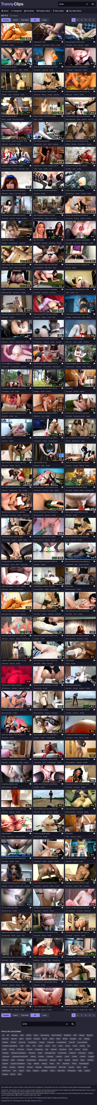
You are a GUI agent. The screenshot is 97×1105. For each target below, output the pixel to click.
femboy (50, 663)
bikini (89, 367)
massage (16, 94)
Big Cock (5, 1039)
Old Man (90, 1060)
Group (85, 1049)
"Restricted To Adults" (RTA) (28, 1098)
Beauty (81, 1035)
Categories (16, 11)
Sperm (21, 1071)
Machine (5, 1060)
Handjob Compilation (18, 1053)
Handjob (5, 1053)
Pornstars (29, 11)
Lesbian (82, 1056)
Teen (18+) (61, 1071)
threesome (81, 144)
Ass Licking (45, 1035)
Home (4, 11)
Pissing (44, 1063)
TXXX (35, 119)
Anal (21, 1035)
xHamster (5, 144)
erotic (57, 886)
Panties (36, 1063)
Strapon (36, 1071)
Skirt (85, 1067)
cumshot (18, 193)
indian (15, 169)
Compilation (32, 1042)
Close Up (22, 1042)
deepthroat (56, 960)
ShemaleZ (5, 45)
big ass (44, 1010)
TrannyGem (37, 45)
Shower (71, 1067)
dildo (20, 70)
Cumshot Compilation (9, 1046)
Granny (77, 1049)
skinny (18, 465)
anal (78, 119)
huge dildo (78, 70)
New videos (58, 11)
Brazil (52, 1039)
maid (58, 45)
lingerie (14, 540)
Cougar (41, 1042)
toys (83, 317)
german (56, 94)
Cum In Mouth (82, 1042)
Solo (14, 1071)
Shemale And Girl (50, 1067)
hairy (22, 94)
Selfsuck (21, 1067)
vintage (50, 94)
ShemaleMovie (6, 169)
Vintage (5, 1074)
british (21, 762)
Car (80, 1039)
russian (44, 960)
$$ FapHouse (6, 70)
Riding (4, 1067)
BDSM (82, 465)
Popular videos (43, 11)
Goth (70, 1049)
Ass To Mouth (56, 1035)
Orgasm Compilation (18, 1063)
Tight (80, 1071)
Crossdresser (61, 1042)
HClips (68, 540)
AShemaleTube (70, 119)
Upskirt (87, 1071)
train (52, 490)
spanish (21, 688)
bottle (12, 45)
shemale (45, 70)
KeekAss (68, 169)
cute (10, 94)
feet (17, 564)
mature (77, 218)
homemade (77, 317)
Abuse (40, 1101)
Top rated (24, 20)
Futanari (29, 1049)
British (65, 1039)
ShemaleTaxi (38, 144)
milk (84, 367)
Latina (67, 1056)
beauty (76, 688)
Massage (21, 1060)
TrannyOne (37, 70)
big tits (89, 144)
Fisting (11, 1049)
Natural (75, 1060)
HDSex (68, 960)
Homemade (62, 1053)
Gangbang (38, 1049)
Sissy (79, 1067)
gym (78, 960)
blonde (81, 45)
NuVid (4, 119)
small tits (87, 911)
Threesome (71, 1071)
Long (44, 20)
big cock (53, 218)
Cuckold (72, 1042)
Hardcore (32, 1053)
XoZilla (68, 144)
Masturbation (31, 1060)
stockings (52, 243)
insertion (12, 144)
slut (51, 169)
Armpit (28, 1035)
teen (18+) (46, 45)
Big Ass (89, 1035)
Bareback (67, 1035)
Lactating (50, 1056)
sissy (51, 70)
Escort (68, 1046)
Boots (45, 1039)
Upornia (68, 268)
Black (21, 1039)
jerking (12, 663)
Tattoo (52, 1071)
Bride (58, 1039)
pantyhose (16, 292)
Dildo (28, 1046)
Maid (13, 1060)
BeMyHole (37, 416)
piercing (45, 886)
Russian (12, 1067)
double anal (26, 639)
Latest (15, 20)
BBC (75, 1035)
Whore (13, 1074)
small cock (17, 268)
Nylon (83, 1060)
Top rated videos (73, 11)
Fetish (4, 1049)
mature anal (20, 342)
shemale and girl (18, 119)
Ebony (47, 1046)
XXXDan (4, 94)
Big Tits (14, 1039)
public (45, 441)
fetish (45, 861)
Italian (91, 1053)
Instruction (82, 1053)
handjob (44, 243)
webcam (86, 342)
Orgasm (5, 1063)
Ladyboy (59, 1056)
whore (89, 317)
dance (76, 861)
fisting (85, 70)
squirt (11, 193)
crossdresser (13, 243)
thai (27, 169)
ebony (76, 94)
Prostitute (66, 1063)
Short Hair (62, 1067)
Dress (40, 1046)
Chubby (13, 1042)
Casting (86, 1039)
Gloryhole (63, 1049)
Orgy (29, 1063)
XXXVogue (69, 94)
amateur (14, 70)
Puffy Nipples (83, 1063)
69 (8, 1035)
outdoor (84, 119)
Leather (74, 1056)
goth (25, 540)
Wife (19, 1074)
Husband (72, 1053)
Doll (34, 1046)
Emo (54, 1046)
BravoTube (5, 317)
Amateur (14, 1035)
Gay (46, 1049)
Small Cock (6, 1071)
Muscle (67, 1060)
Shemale (38, 1067)
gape (18, 935)
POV (58, 1063)
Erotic (61, 1046)
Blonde (28, 1039)
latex (43, 465)
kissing (74, 144)
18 (28, 268)
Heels (40, 1053)
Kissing (41, 1056)
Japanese (5, 1056)
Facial (75, 1046)
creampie (53, 292)
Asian (36, 1035)
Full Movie (20, 1049)
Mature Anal (43, 1060)
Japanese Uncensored (20, 1056)
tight (81, 886)
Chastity (5, 1042)
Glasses (54, 1049)
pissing (12, 218)
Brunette (73, 1039)
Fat (89, 1046)
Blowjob (37, 1039)
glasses (55, 144)
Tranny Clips (12, 4)
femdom (46, 490)
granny (83, 218)
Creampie (50, 1042)
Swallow (44, 1071)
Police (52, 1063)
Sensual (30, 1067)
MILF (49, 960)
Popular (6, 20)
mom (13, 564)
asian (53, 342)
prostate (59, 342)
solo (75, 45)
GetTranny (37, 94)
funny (53, 45)
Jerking (33, 1056)
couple (84, 193)
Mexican (53, 1060)
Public (74, 1063)
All (35, 20)
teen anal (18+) (84, 564)
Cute (21, 1046)
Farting (82, 1046)
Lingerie (91, 1056)
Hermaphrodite (50, 1053)
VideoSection (70, 367)
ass (43, 416)
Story (28, 1071)
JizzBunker (69, 70)
